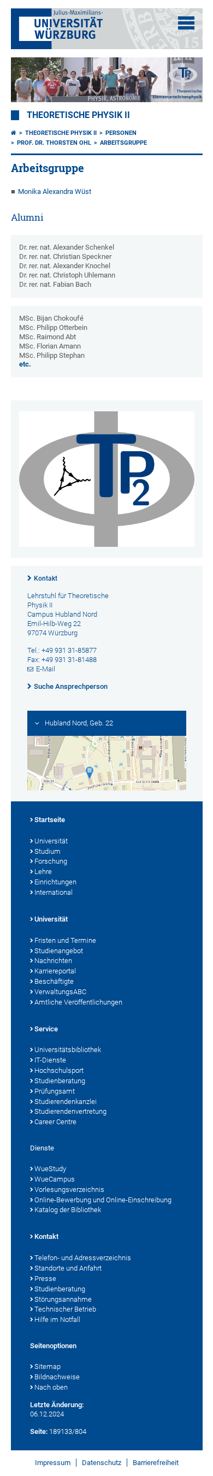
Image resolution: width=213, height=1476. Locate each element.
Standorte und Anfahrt (68, 1268)
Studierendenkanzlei (65, 1101)
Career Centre (55, 1122)
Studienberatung (59, 1081)
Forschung (50, 861)
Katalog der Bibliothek (67, 1210)
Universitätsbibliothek (67, 1050)
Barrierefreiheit (156, 1463)
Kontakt (45, 578)
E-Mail (45, 669)
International (53, 892)
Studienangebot (58, 951)
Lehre (43, 871)
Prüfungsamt (54, 1091)
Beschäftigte (54, 981)
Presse (45, 1278)
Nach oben (51, 1387)
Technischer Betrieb (65, 1309)
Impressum (52, 1463)
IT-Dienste (50, 1060)
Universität (51, 841)
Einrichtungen (55, 882)
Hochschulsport (59, 1070)
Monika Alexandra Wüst (54, 191)
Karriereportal (55, 971)
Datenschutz (101, 1463)
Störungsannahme (63, 1299)
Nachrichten (53, 961)
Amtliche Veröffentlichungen (78, 1002)
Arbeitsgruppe (123, 142)
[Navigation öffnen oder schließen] (186, 22)
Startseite (49, 820)
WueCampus (54, 1179)
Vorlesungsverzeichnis (69, 1189)
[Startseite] (13, 133)
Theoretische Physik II (78, 115)
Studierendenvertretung (70, 1111)
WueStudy (50, 1169)
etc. (25, 364)
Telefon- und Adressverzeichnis (82, 1258)
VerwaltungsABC (60, 992)
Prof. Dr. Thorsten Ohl (54, 142)
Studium (47, 851)
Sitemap (47, 1366)
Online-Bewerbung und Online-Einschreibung (102, 1200)
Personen (121, 133)
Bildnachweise (57, 1377)
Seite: (39, 1431)
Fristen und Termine (65, 940)
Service (46, 1029)
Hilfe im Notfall (57, 1319)
